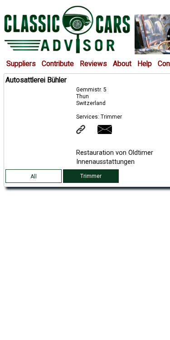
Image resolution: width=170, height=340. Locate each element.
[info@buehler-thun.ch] (110, 132)
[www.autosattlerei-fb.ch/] (86, 132)
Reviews (93, 64)
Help (144, 64)
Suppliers (21, 64)
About (122, 64)
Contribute (58, 64)
